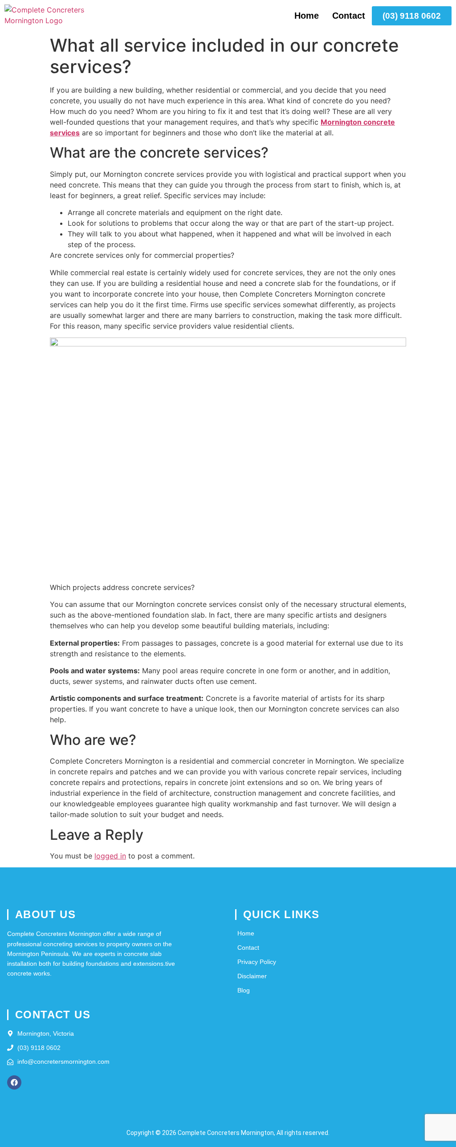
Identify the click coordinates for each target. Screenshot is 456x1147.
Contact (348, 15)
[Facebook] (14, 1082)
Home (306, 15)
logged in (110, 855)
